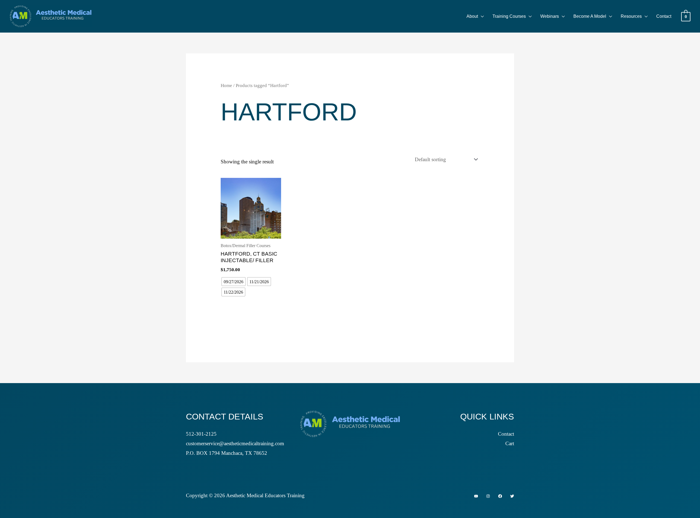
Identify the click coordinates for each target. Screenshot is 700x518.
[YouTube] (476, 496)
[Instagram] (488, 496)
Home (226, 85)
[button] (481, 16)
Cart (509, 443)
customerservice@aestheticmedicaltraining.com (235, 443)
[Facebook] (500, 496)
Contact (506, 434)
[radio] (233, 281)
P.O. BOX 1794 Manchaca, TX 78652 (226, 453)
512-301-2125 (201, 434)
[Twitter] (512, 496)
